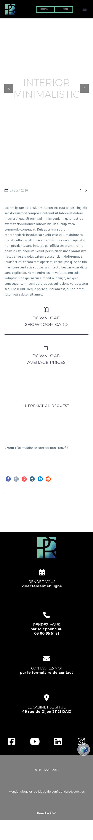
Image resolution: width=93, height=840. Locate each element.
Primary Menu (84, 9)
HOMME (45, 9)
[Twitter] (16, 479)
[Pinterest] (24, 479)
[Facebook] (8, 479)
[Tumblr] (32, 479)
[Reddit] (48, 479)
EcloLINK (55, 834)
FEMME (63, 9)
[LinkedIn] (40, 479)
